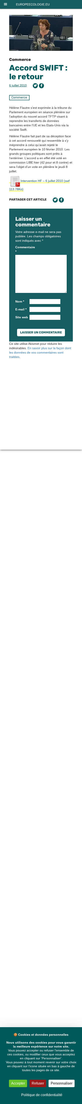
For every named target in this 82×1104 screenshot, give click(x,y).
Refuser (38, 1083)
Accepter (18, 1083)
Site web (21, 317)
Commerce (20, 59)
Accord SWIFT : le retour (38, 72)
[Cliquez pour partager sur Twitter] (35, 85)
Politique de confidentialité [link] (41, 1095)
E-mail (20, 309)
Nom (19, 301)
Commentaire (22, 249)
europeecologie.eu (33, 4)
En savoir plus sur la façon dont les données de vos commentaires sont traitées (40, 352)
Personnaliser (61, 1083)
